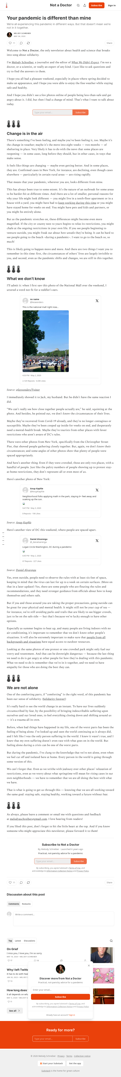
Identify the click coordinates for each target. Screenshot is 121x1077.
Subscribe (96, 5)
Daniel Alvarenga (26, 570)
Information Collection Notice (60, 1006)
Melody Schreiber (22, 33)
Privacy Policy (83, 1006)
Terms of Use (74, 1003)
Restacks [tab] (26, 904)
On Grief (12, 949)
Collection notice (82, 1056)
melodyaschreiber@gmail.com (28, 819)
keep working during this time (77, 203)
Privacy (61, 1056)
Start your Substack (53, 1063)
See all (12, 1010)
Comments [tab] (14, 904)
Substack (45, 1070)
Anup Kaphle (23, 522)
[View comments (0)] (21, 43)
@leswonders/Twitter (28, 390)
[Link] (2, 124)
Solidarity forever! (54, 699)
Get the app (75, 1063)
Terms (69, 1056)
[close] (88, 965)
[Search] (78, 5)
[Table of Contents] (3, 538)
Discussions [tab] (29, 940)
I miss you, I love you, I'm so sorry (24, 953)
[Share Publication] (85, 5)
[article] (60, 955)
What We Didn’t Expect (85, 62)
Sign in (112, 5)
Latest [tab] (18, 940)
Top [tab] (10, 940)
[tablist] (19, 904)
